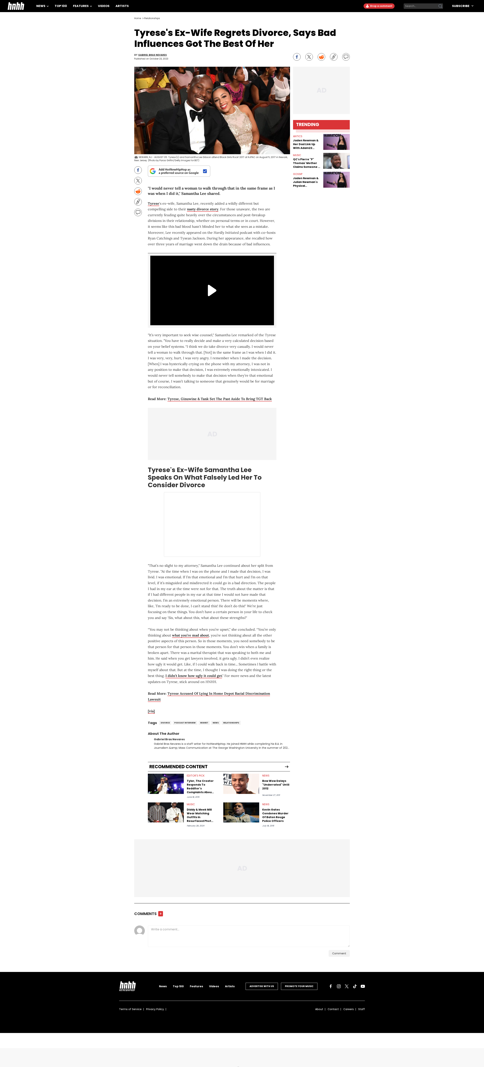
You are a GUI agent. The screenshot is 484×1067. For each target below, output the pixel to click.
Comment (339, 953)
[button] (336, 142)
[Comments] (346, 57)
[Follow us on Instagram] (339, 986)
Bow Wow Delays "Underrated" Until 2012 (275, 784)
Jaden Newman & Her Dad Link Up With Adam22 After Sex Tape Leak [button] (306, 144)
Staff (361, 1009)
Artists (122, 6)
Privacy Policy (155, 1009)
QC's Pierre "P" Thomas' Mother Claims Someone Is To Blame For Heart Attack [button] (306, 163)
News (41, 6)
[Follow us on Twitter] (347, 986)
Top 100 (61, 6)
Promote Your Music (299, 986)
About (319, 1009)
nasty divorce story (202, 209)
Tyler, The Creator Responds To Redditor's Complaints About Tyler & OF (200, 786)
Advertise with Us (262, 986)
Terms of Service (130, 1009)
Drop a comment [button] (381, 6)
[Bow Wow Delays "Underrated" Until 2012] (241, 784)
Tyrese (153, 203)
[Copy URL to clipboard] (333, 57)
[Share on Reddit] (321, 56)
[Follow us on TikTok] (355, 986)
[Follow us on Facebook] (331, 986)
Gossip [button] (297, 174)
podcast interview (185, 722)
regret (204, 722)
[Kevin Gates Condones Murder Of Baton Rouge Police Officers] (241, 812)
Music (191, 804)
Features (81, 6)
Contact (333, 1009)
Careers (348, 1009)
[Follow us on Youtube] (363, 986)
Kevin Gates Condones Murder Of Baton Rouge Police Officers (275, 815)
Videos (103, 6)
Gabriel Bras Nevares (152, 55)
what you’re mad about (190, 635)
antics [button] (297, 136)
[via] (151, 711)
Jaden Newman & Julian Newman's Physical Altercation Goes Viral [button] (306, 182)
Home (137, 18)
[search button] (440, 6)
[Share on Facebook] (297, 57)
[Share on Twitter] (309, 57)
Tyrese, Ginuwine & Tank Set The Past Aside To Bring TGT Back (220, 399)
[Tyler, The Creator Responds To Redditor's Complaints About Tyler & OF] (166, 784)
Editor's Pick (196, 775)
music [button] (297, 155)
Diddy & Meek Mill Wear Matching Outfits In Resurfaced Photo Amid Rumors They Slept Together (200, 815)
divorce (165, 722)
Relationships (152, 18)
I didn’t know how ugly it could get (193, 676)
